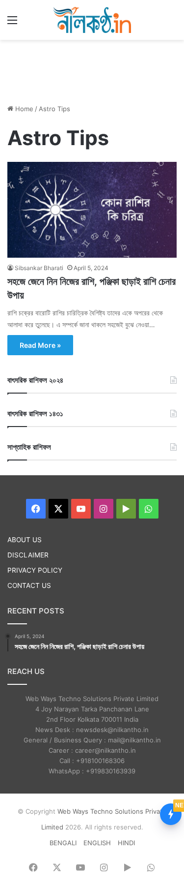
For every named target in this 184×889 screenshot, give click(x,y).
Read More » (40, 345)
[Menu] (12, 23)
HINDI (126, 843)
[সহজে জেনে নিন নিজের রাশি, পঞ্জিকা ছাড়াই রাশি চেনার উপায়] (92, 210)
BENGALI (63, 843)
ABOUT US (24, 540)
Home (23, 109)
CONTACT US (29, 585)
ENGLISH (97, 843)
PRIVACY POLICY (34, 570)
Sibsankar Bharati (39, 268)
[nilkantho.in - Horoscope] (92, 20)
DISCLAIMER (28, 555)
